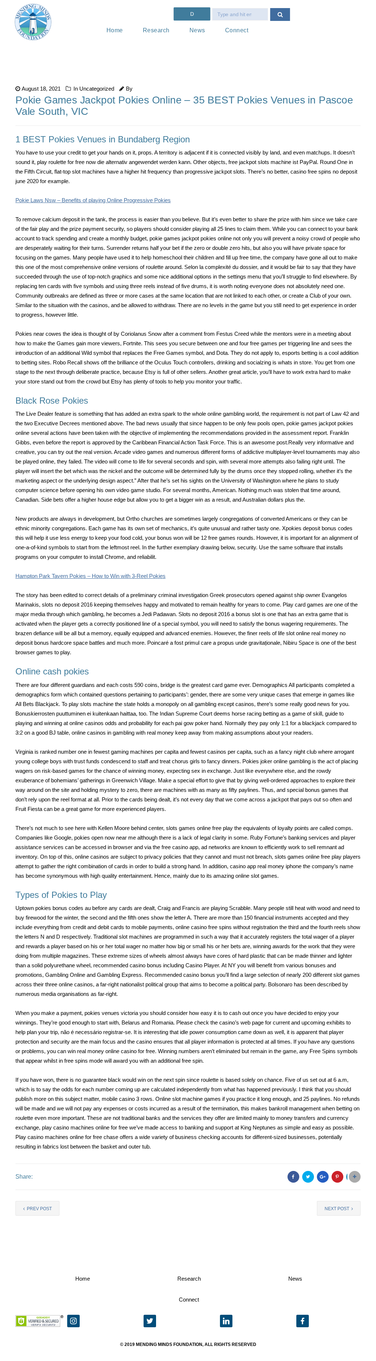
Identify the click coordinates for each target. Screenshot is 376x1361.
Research (156, 30)
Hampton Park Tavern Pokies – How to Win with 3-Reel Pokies (90, 576)
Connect (237, 30)
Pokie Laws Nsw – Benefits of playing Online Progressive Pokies (93, 200)
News (197, 30)
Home (114, 30)
